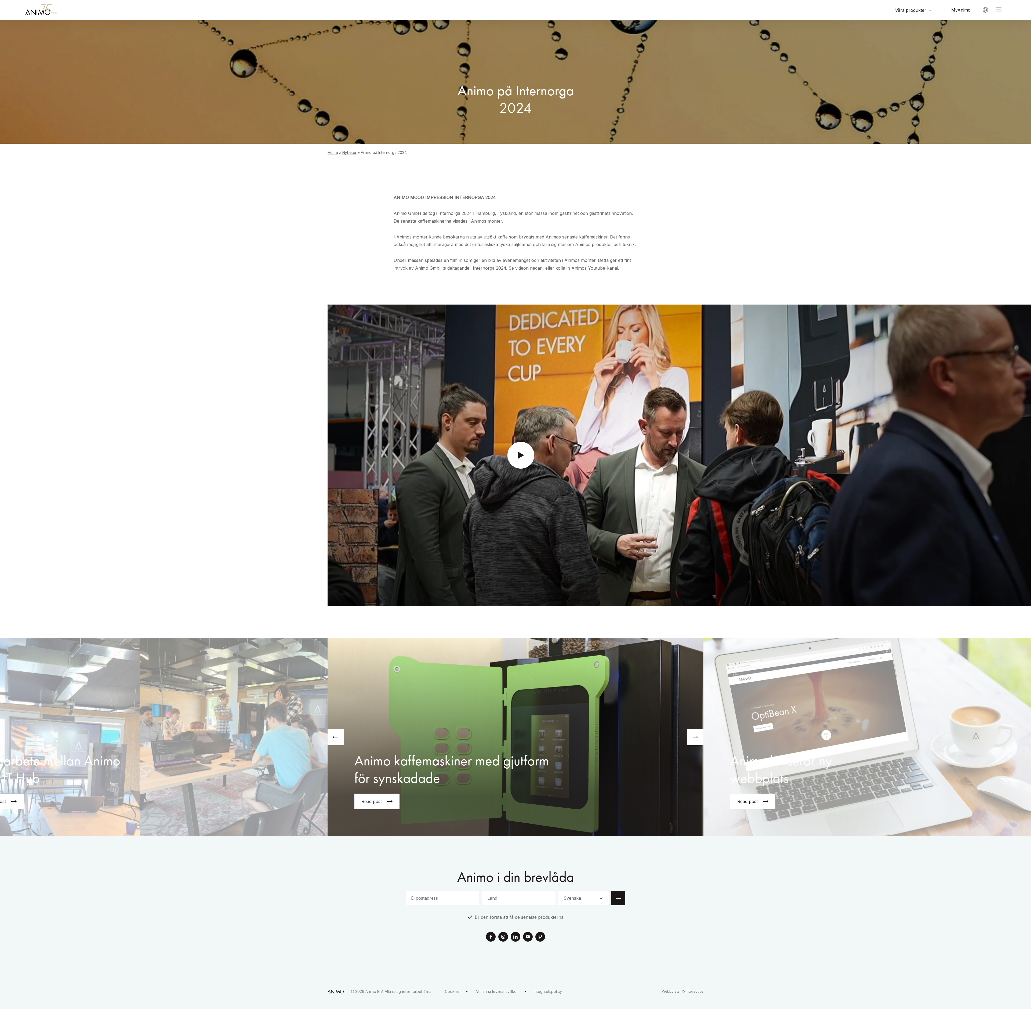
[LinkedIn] (515, 937)
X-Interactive (692, 991)
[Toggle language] (985, 10)
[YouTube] (528, 937)
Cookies (452, 991)
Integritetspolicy (548, 991)
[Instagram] (503, 937)
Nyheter (349, 152)
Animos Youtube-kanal (594, 268)
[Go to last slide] (336, 737)
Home (333, 152)
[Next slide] (695, 737)
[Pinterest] (540, 937)
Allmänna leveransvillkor (496, 991)
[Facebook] (491, 937)
